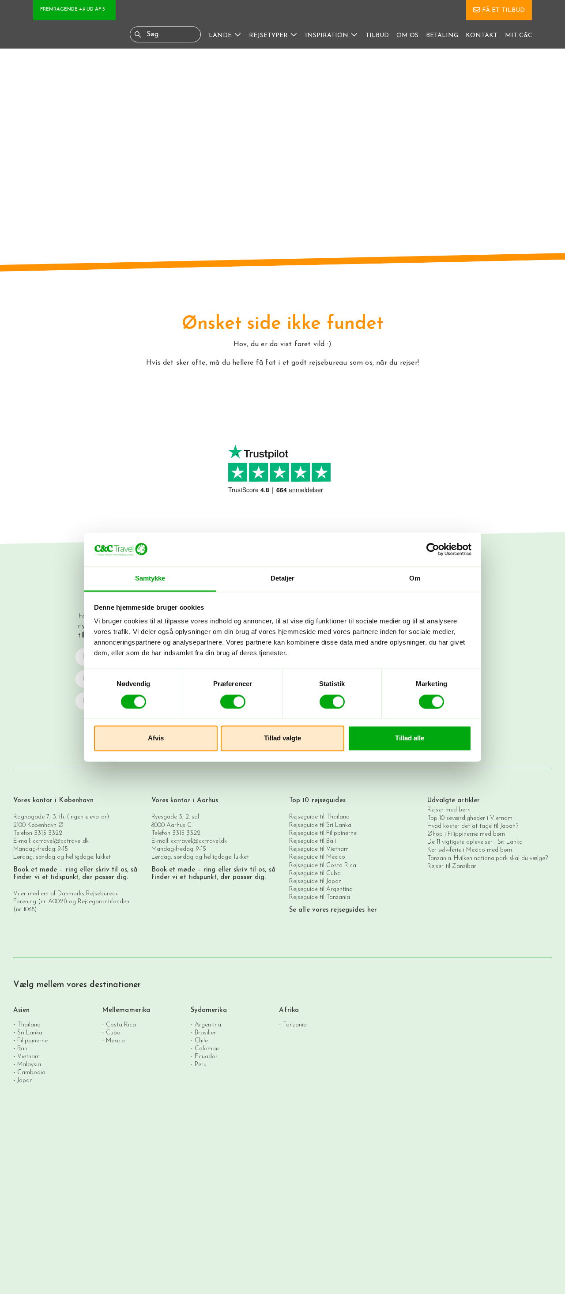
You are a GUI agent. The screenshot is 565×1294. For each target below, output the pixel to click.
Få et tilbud (503, 11)
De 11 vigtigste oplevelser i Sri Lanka (475, 842)
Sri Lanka (29, 1032)
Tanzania (295, 1024)
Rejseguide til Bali (312, 841)
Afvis (156, 738)
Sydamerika (209, 1010)
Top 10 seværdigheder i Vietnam (469, 818)
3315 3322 (48, 833)
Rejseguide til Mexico (317, 857)
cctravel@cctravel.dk (61, 841)
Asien (21, 1010)
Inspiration (326, 35)
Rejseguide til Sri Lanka (320, 825)
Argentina (208, 1024)
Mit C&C (518, 35)
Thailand (29, 1024)
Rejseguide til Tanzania (319, 897)
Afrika (289, 1010)
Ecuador (206, 1056)
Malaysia (29, 1064)
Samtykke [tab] (150, 578)
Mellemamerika (126, 1010)
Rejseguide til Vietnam (319, 849)
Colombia (208, 1048)
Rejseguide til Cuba (315, 873)
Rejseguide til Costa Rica (322, 865)
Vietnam (28, 1056)
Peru (201, 1064)
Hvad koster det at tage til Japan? (472, 826)
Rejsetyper (268, 35)
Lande (220, 35)
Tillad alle (409, 738)
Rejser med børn (449, 810)
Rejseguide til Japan (315, 881)
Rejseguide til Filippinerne (323, 833)
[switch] (232, 701)
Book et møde (35, 870)
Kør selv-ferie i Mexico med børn (469, 850)
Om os (407, 35)
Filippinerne (32, 1040)
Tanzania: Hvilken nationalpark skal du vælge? (487, 858)
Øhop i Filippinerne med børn (466, 834)
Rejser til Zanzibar (451, 866)
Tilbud (377, 35)
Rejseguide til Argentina (321, 889)
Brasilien (206, 1032)
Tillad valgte (282, 738)
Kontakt (481, 35)
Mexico (115, 1040)
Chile (201, 1040)
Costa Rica (121, 1024)
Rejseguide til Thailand (319, 817)
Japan (25, 1080)
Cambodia (31, 1072)
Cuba (113, 1032)
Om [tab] (414, 578)
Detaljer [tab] (283, 578)
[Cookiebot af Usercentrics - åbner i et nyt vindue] (432, 549)
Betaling (442, 35)
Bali (22, 1048)
